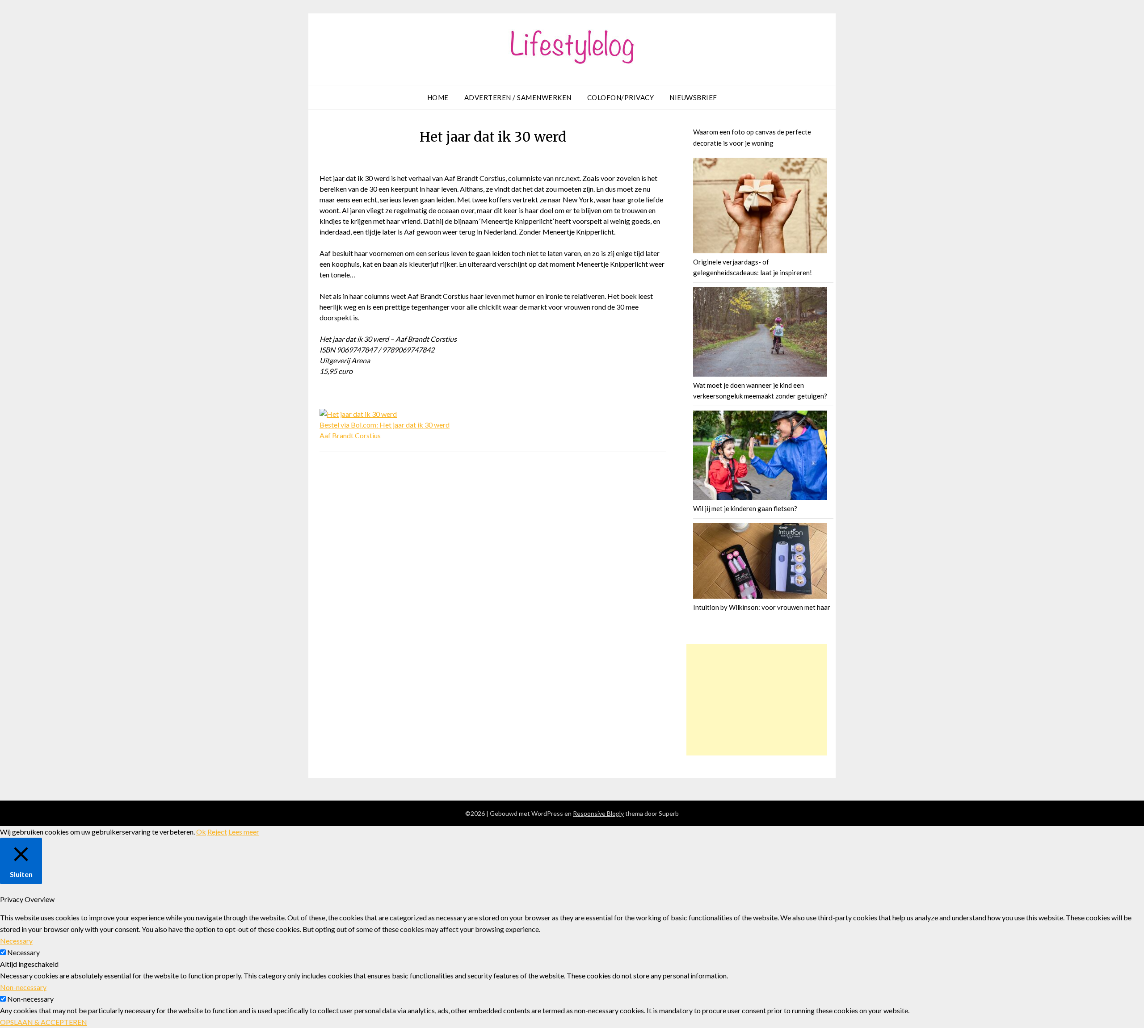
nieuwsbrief (693, 97)
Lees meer (243, 831)
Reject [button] (217, 831)
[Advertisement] (756, 699)
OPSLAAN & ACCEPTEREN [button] (43, 1022)
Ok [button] (201, 831)
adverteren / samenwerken (518, 97)
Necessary (23, 952)
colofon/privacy (620, 97)
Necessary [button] (16, 940)
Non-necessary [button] (23, 987)
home (438, 97)
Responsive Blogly (598, 813)
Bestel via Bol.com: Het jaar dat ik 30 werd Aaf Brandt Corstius (385, 430)
